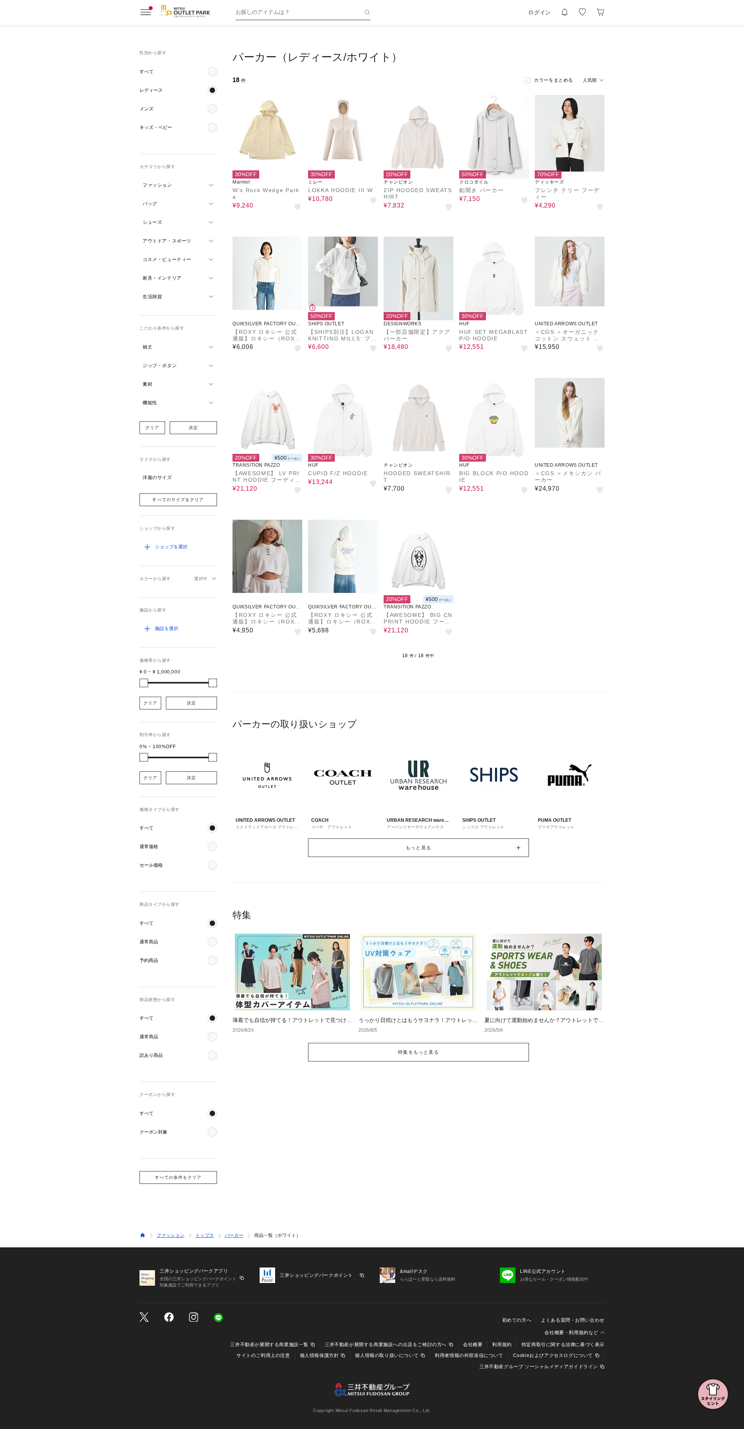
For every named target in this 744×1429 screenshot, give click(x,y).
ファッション (170, 1235)
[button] (178, 71)
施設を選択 (166, 628)
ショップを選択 (171, 547)
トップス (204, 1235)
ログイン (539, 12)
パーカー (234, 1235)
